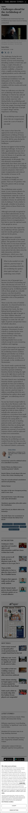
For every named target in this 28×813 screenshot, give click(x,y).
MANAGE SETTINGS (14, 810)
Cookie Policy (22, 783)
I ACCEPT (14, 805)
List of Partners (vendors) (7, 801)
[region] (14, 787)
